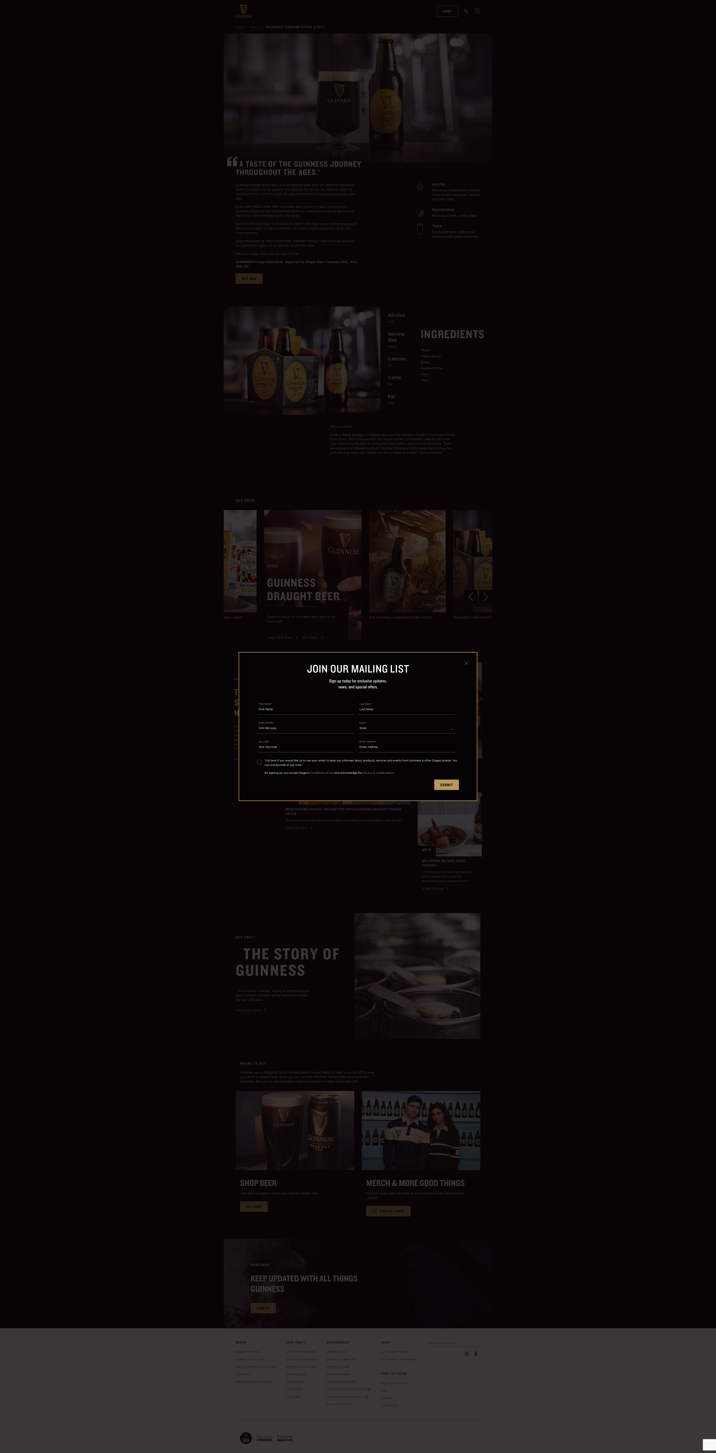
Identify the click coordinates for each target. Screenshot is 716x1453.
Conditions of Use (322, 772)
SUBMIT (446, 784)
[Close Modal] (466, 663)
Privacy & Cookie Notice (378, 772)
